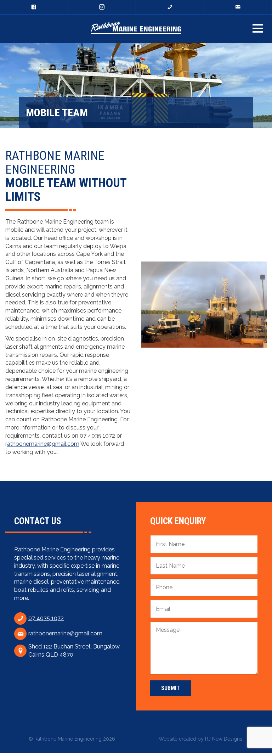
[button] (258, 28)
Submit (170, 688)
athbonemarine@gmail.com (43, 443)
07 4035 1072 (46, 618)
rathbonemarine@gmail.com (65, 633)
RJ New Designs (223, 739)
